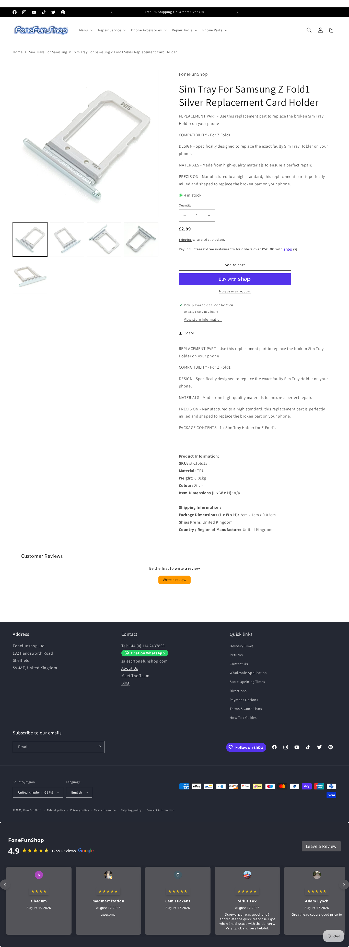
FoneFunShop (32, 810)
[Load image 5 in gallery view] (30, 276)
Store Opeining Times (247, 681)
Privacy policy (79, 810)
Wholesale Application (248, 672)
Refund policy (56, 810)
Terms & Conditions (246, 708)
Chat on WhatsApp (148, 652)
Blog (125, 683)
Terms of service (104, 810)
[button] (85, 30)
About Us (129, 668)
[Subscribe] (98, 747)
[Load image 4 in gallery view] (141, 239)
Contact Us (239, 663)
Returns (236, 654)
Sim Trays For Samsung (48, 52)
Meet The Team (135, 675)
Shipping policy (131, 810)
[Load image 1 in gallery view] (30, 239)
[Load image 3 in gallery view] (104, 239)
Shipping (185, 239)
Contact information (160, 810)
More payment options (235, 291)
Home (17, 52)
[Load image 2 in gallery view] (67, 239)
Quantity (185, 205)
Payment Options (244, 699)
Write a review (174, 579)
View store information (203, 319)
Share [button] (189, 333)
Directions (238, 690)
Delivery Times (241, 645)
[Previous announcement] (111, 12)
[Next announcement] (237, 12)
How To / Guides (243, 717)
